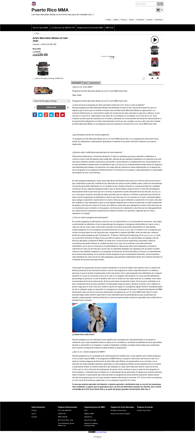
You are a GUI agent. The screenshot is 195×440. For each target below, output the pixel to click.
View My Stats (101, 432)
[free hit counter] (91, 432)
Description (76, 83)
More (85, 83)
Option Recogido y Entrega (49, 78)
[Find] (158, 4)
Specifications (95, 83)
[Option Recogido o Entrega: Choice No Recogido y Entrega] (51, 90)
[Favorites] (68, 107)
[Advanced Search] (161, 4)
